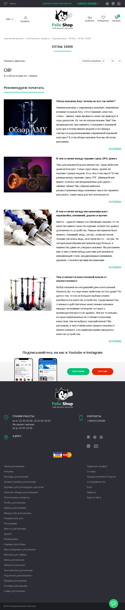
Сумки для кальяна (14, 591)
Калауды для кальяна (16, 476)
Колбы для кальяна (14, 502)
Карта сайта (94, 497)
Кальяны (8, 471)
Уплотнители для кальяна (18, 570)
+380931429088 (87, 3)
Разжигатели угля (13, 518)
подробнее (115, 148)
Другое (8, 534)
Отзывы (91, 471)
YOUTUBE (102, 371)
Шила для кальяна (14, 560)
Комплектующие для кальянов (21, 492)
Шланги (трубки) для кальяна (20, 482)
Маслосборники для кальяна (20, 549)
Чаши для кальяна (14, 466)
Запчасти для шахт (15, 565)
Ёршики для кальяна (15, 580)
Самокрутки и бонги (14, 544)
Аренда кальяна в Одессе (101, 476)
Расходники (10, 523)
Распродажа (11, 539)
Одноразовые (59, 38)
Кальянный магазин (14, 38)
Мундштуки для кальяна (17, 513)
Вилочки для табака (15, 554)
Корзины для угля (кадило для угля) (24, 487)
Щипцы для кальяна (15, 508)
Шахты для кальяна (15, 528)
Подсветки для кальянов (17, 575)
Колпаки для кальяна (15, 586)
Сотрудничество (96, 482)
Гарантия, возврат (97, 466)
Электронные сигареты (38, 38)
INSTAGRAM (78, 371)
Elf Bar (72, 38)
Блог (89, 487)
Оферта (91, 492)
